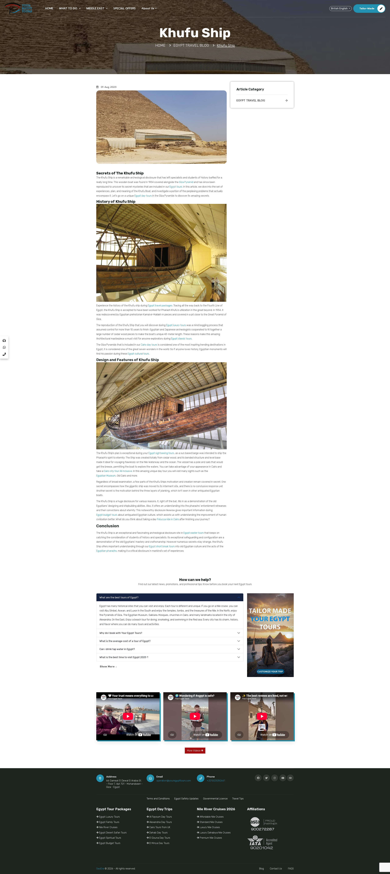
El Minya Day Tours (159, 843)
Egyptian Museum (106, 475)
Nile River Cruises (107, 827)
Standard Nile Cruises (211, 822)
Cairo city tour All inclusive (118, 471)
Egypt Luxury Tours (109, 816)
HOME (49, 8)
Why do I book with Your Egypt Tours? (120, 633)
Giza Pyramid (186, 182)
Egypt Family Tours (108, 822)
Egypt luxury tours (176, 325)
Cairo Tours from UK (159, 827)
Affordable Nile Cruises (211, 816)
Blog (261, 868)
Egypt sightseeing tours (161, 453)
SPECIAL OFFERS (124, 8)
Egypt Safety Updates (186, 798)
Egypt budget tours (106, 514)
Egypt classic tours (181, 338)
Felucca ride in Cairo (168, 519)
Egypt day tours (143, 195)
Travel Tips (238, 798)
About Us (147, 8)
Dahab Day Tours (158, 832)
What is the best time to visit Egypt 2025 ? (123, 657)
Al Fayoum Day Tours (160, 816)
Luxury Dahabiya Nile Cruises (215, 832)
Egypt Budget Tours (109, 843)
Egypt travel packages (160, 305)
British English (339, 8)
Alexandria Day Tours (160, 822)
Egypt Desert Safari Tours (112, 832)
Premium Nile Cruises (210, 837)
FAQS (291, 868)
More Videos (194, 750)
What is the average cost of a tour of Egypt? (125, 641)
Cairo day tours (149, 344)
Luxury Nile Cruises (209, 827)
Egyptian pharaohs (106, 550)
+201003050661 (216, 780)
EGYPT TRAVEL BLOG (250, 100)
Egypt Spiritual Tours (109, 837)
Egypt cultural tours (138, 353)
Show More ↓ (108, 666)
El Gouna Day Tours (159, 837)
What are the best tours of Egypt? (118, 597)
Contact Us (276, 868)
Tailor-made (366, 8)
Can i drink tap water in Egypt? (117, 649)
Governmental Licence (215, 798)
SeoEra (100, 868)
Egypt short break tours (162, 546)
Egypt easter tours (193, 532)
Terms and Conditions (158, 798)
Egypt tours (176, 186)
